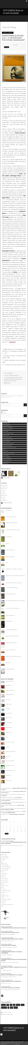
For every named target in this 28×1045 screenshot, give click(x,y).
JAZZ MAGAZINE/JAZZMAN (8, 433)
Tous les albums (6, 477)
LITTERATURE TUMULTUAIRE (8, 443)
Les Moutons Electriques (6, 890)
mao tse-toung (15, 379)
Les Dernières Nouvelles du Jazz (7, 904)
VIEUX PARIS (5, 463)
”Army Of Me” (4, 814)
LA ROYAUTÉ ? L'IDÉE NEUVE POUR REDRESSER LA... (13, 802)
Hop (2, 861)
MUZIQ (4, 449)
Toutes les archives (7, 502)
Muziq (2, 871)
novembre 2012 (4, 500)
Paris (8, 1004)
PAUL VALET (5, 451)
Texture (2, 894)
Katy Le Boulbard (5, 842)
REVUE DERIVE (6, 455)
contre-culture (7, 380)
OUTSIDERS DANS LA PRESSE (8, 945)
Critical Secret (3, 901)
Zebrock (2, 897)
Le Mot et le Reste (4, 878)
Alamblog (3, 859)
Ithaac (2, 906)
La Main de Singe (4, 870)
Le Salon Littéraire (4, 885)
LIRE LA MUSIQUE (6, 441)
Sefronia (2, 883)
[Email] (2, 996)
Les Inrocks (3, 888)
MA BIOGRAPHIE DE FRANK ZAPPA (10, 932)
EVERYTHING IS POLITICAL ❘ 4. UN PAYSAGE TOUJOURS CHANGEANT (13, 38)
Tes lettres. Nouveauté (6, 791)
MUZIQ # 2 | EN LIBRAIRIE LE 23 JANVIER (11, 974)
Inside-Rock (3, 875)
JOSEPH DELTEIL (6, 435)
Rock (11, 1004)
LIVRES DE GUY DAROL (7, 445)
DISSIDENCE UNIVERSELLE (8, 427)
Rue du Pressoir (4, 873)
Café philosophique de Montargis (17, 814)
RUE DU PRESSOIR (6, 457)
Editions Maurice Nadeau (6, 899)
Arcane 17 (3, 876)
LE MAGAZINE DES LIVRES (8, 439)
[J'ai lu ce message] (26, 1041)
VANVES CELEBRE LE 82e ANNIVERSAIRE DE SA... (12, 799)
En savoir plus (17, 1044)
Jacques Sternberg (4, 864)
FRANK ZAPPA (5, 431)
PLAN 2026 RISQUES (5, 788)
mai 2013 (3, 497)
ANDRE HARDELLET (7, 425)
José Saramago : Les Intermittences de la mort (11, 794)
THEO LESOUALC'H (6, 461)
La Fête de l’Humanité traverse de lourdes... (10, 811)
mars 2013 (3, 499)
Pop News (3, 902)
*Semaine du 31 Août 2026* (7, 797)
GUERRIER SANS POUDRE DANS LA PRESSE (12, 939)
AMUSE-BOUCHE (6, 423)
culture (20, 379)
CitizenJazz (3, 892)
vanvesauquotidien (5, 800)
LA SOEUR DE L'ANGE (7, 437)
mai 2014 (3, 490)
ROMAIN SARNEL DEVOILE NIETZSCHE (11, 981)
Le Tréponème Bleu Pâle (5, 868)
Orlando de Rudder (5, 858)
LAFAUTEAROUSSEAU (6, 803)
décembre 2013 (4, 495)
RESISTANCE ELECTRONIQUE (8, 453)
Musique (15, 1007)
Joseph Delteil (3, 854)
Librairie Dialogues (5, 882)
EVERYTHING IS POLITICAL (14, 375)
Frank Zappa (4, 1007)
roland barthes (10, 377)
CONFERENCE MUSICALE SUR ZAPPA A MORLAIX (13, 927)
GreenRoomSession (5, 895)
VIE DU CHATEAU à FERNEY (7, 809)
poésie (11, 1007)
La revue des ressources (5, 866)
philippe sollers (17, 377)
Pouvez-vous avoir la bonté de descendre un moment (12, 808)
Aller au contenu (4, 1)
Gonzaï (2, 887)
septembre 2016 (4, 486)
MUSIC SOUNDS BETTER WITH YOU (9, 447)
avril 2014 (3, 492)
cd (8, 1007)
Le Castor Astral (4, 880)
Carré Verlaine (18, 797)
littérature (13, 380)
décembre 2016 (4, 485)
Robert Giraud (4, 863)
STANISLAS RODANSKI (7, 459)
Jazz (14, 1004)
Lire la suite (8, 397)
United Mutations (4, 856)
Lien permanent (9, 373)
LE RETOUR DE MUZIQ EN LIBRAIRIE (10, 987)
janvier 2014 (3, 493)
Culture (22, 1004)
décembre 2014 (4, 488)
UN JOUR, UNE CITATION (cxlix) (8, 805)
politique (18, 1004)
